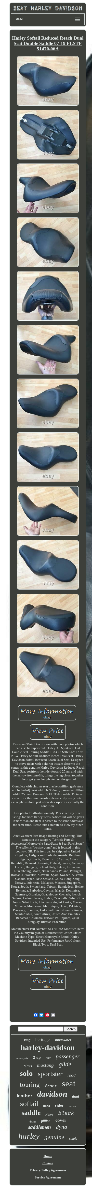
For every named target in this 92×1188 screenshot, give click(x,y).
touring (30, 1084)
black (66, 1114)
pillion (46, 1121)
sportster (50, 1074)
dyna (61, 1127)
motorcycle (22, 1058)
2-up (37, 1057)
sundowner (62, 1040)
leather (24, 1095)
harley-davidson (48, 1047)
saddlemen (39, 1127)
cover (60, 1120)
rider (59, 1105)
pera (46, 1106)
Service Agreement (48, 1177)
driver (32, 1121)
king (27, 1040)
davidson (52, 1094)
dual (75, 1096)
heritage (42, 1039)
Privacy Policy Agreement (48, 1170)
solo (26, 1073)
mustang (45, 1065)
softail (29, 1104)
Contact (47, 1163)
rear (48, 1057)
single (73, 1138)
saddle (31, 1112)
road (71, 1075)
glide (65, 1064)
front (51, 1086)
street (28, 1066)
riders (49, 1114)
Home (48, 1156)
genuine (54, 1137)
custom (72, 1106)
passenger (67, 1056)
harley (28, 1135)
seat (69, 1083)
